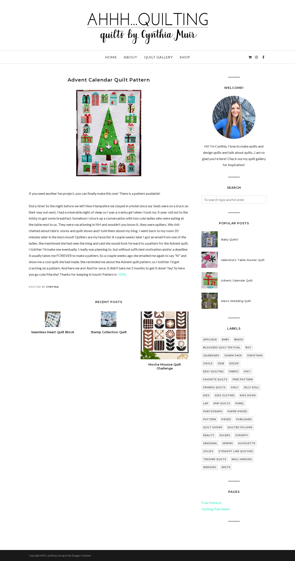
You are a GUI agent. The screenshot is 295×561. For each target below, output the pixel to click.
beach (238, 339)
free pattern (243, 379)
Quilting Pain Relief (215, 509)
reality (208, 435)
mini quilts (222, 403)
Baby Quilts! (229, 239)
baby (225, 339)
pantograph (212, 411)
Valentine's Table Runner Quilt (243, 260)
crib (221, 363)
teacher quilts (214, 459)
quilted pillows (240, 427)
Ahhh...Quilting (48, 555)
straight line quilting (236, 451)
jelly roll (251, 387)
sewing (227, 443)
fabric (234, 371)
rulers (225, 435)
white (226, 467)
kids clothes (225, 395)
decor (234, 363)
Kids (206, 395)
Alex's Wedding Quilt (236, 301)
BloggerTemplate (81, 555)
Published (244, 419)
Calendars (211, 355)
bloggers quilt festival (221, 347)
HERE (121, 274)
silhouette (246, 443)
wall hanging (242, 459)
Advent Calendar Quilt (237, 280)
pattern (209, 419)
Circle (208, 363)
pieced (226, 419)
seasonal (210, 443)
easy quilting (213, 371)
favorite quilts (215, 379)
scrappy (241, 435)
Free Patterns (211, 503)
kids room (248, 395)
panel (239, 403)
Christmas (255, 355)
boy (248, 347)
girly (235, 387)
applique (210, 339)
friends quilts (214, 387)
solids (208, 451)
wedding (209, 467)
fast (247, 371)
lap (205, 403)
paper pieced (237, 411)
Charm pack (233, 355)
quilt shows (212, 427)
